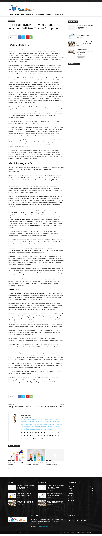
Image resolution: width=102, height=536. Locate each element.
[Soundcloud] (50, 435)
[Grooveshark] (49, 432)
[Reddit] (38, 435)
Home (9, 19)
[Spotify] (52, 435)
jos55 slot (39, 428)
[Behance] (21, 432)
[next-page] (12, 468)
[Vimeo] (90, 1)
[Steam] (58, 435)
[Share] (44, 435)
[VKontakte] (30, 437)
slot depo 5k (46, 424)
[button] (92, 14)
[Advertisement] (63, 8)
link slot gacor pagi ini (26, 419)
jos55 (52, 428)
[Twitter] (88, 1)
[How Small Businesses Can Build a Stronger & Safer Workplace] (36, 455)
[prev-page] (9, 468)
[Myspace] (27, 435)
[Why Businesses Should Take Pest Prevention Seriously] (71, 36)
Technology (49, 460)
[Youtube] (93, 1)
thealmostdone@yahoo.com (44, 526)
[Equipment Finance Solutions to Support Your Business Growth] (71, 43)
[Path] (30, 435)
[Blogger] (24, 432)
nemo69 (32, 426)
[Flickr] (44, 432)
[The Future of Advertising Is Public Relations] (17, 455)
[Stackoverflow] (55, 435)
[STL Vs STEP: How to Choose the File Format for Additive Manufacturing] (71, 27)
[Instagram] (86, 1)
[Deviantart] (30, 432)
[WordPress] (36, 437)
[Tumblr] (21, 437)
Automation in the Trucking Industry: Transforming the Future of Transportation (84, 51)
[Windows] (33, 437)
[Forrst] (47, 432)
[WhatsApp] (31, 37)
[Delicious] (27, 432)
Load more (80, 57)
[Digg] (33, 432)
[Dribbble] (35, 432)
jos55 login (34, 428)
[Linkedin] (58, 432)
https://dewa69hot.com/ (26, 417)
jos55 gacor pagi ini (46, 428)
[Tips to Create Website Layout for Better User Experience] (55, 455)
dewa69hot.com (15, 33)
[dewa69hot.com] (9, 33)
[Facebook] (84, 1)
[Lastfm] (55, 432)
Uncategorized (15, 19)
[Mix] (24, 435)
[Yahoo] (39, 437)
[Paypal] (33, 435)
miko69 (40, 426)
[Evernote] (38, 432)
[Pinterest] (27, 37)
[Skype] (47, 435)
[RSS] (41, 435)
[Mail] (21, 435)
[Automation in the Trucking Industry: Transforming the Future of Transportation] (71, 51)
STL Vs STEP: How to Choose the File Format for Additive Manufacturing (84, 27)
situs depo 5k (24, 423)
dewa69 (47, 426)
